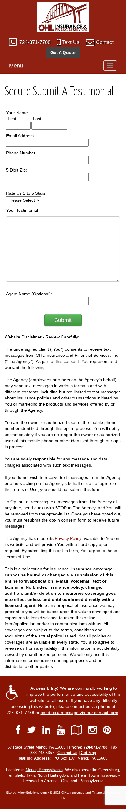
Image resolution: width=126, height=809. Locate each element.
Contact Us (67, 753)
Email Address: (20, 135)
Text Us (71, 42)
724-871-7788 (34, 42)
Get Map (88, 753)
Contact (105, 42)
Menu (16, 66)
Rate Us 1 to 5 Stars (25, 193)
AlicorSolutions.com (32, 792)
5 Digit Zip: (16, 170)
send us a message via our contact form (79, 712)
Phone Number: (21, 152)
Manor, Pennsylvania (44, 770)
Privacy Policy (68, 538)
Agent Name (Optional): (29, 293)
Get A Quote (63, 52)
